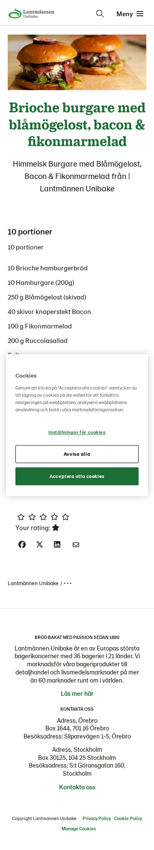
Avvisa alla (77, 454)
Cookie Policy (128, 818)
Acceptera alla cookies (77, 476)
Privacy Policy (97, 818)
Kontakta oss (77, 787)
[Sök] (100, 13)
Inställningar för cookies (76, 432)
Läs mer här (77, 693)
